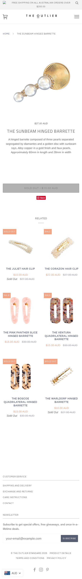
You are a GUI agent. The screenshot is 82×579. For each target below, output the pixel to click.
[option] (41, 82)
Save (42, 197)
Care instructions (15, 497)
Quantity (41, 168)
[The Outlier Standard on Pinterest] (48, 570)
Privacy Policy (56, 558)
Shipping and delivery (17, 486)
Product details (60, 553)
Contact (8, 503)
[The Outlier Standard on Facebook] (35, 570)
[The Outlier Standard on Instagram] (41, 570)
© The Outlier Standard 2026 (29, 553)
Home (6, 34)
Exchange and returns (18, 492)
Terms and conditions (30, 558)
